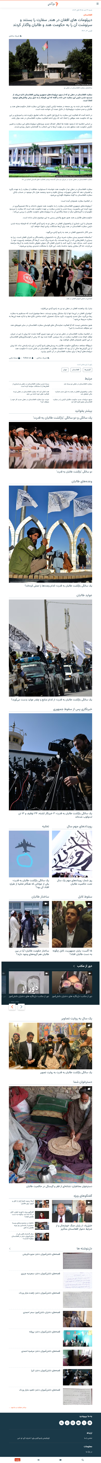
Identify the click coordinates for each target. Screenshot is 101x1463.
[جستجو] (82, 1460)
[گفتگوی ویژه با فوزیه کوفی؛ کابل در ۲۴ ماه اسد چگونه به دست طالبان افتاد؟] (42, 1215)
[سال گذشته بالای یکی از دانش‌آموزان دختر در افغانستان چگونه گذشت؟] (42, 1237)
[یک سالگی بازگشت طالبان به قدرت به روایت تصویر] (50, 1046)
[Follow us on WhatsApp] (67, 1423)
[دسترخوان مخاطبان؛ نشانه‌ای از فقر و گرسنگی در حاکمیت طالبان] (50, 1134)
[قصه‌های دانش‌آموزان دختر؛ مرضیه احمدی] (77, 1358)
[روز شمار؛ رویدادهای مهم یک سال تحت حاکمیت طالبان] (72, 854)
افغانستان (88, 15)
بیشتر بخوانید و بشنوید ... (17, 1407)
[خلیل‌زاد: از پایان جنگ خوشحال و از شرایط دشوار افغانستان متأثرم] (72, 1211)
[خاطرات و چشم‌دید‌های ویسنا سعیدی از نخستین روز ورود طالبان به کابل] (42, 1226)
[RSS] (61, 1423)
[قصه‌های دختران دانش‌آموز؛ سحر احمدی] (77, 1319)
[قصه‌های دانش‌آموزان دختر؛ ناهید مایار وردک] (77, 1396)
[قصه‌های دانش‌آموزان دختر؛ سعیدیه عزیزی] (77, 1280)
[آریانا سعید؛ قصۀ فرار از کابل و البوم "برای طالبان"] (42, 1204)
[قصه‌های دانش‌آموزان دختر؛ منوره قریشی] (77, 1261)
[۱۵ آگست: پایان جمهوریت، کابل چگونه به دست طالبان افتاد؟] (72, 924)
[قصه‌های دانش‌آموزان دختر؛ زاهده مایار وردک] (77, 1300)
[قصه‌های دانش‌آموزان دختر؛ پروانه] (77, 1338)
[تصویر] (60, 1460)
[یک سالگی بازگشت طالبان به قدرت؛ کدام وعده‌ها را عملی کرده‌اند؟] (50, 534)
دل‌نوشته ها (84, 1249)
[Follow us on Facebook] (89, 1423)
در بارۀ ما (89, 1452)
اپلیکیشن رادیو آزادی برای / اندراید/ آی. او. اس (33, 1438)
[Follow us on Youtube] (78, 1423)
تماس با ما (88, 1438)
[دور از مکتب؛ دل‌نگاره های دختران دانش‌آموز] (72, 982)
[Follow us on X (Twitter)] (84, 1423)
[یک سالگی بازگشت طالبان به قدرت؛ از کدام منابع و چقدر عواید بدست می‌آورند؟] (50, 648)
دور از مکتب (84, 966)
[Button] (15, 36)
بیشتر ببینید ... (14, 1001)
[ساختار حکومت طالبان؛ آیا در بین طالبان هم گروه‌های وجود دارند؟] (29, 924)
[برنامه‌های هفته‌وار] (38, 1460)
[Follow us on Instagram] (72, 1423)
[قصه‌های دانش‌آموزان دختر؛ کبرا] (77, 1377)
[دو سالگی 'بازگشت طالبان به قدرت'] (50, 445)
